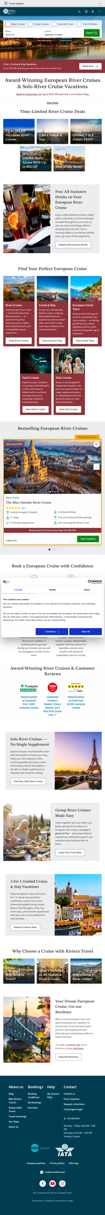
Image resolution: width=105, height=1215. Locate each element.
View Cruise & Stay (52, 340)
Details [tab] (52, 590)
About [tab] (87, 590)
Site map (73, 1163)
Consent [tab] (18, 590)
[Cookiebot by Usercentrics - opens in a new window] (90, 582)
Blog (11, 1094)
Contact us (69, 1094)
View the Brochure (68, 1057)
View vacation (88, 539)
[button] (97, 467)
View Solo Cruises (68, 409)
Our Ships (14, 1121)
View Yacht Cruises (35, 409)
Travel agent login (73, 1109)
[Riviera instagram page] (62, 1183)
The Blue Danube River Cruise (28, 502)
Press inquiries (71, 1099)
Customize (50, 631)
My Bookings (34, 1102)
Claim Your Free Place (70, 852)
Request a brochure (74, 1104)
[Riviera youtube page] (52, 1183)
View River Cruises (18, 340)
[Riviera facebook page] (42, 1183)
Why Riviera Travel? (15, 1100)
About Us (13, 1127)
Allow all (85, 631)
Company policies (36, 1163)
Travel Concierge (17, 1116)
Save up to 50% (14, 444)
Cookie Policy (58, 620)
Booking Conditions (34, 1095)
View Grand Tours (85, 340)
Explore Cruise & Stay (25, 927)
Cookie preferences (55, 1172)
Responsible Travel (15, 1109)
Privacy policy (57, 1163)
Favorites (33, 1107)
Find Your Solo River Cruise (28, 781)
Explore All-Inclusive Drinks (73, 244)
